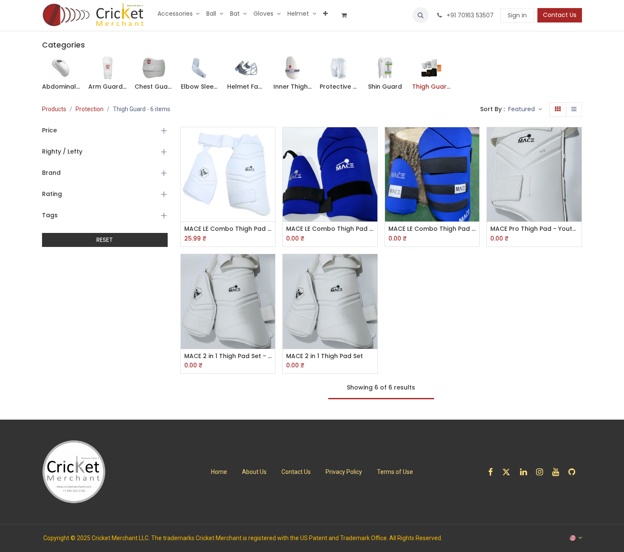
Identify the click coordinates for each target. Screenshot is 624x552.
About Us (254, 471)
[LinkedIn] (526, 472)
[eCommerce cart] (347, 15)
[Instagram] (542, 472)
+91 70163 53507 (469, 15)
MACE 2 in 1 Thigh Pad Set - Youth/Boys (228, 356)
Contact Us (559, 15)
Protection (90, 109)
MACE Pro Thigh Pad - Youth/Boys (534, 229)
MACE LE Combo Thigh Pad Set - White (228, 229)
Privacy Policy (344, 471)
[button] (421, 15)
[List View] (574, 109)
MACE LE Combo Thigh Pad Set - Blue (432, 229)
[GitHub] (574, 472)
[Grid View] (557, 109)
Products (54, 109)
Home (219, 471)
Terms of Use (395, 471)
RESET (104, 239)
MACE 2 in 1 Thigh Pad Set (324, 356)
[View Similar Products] (269, 198)
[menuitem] (178, 14)
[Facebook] (493, 472)
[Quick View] (269, 141)
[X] (509, 472)
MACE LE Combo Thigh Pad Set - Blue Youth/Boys (330, 229)
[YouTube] (558, 472)
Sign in (517, 15)
